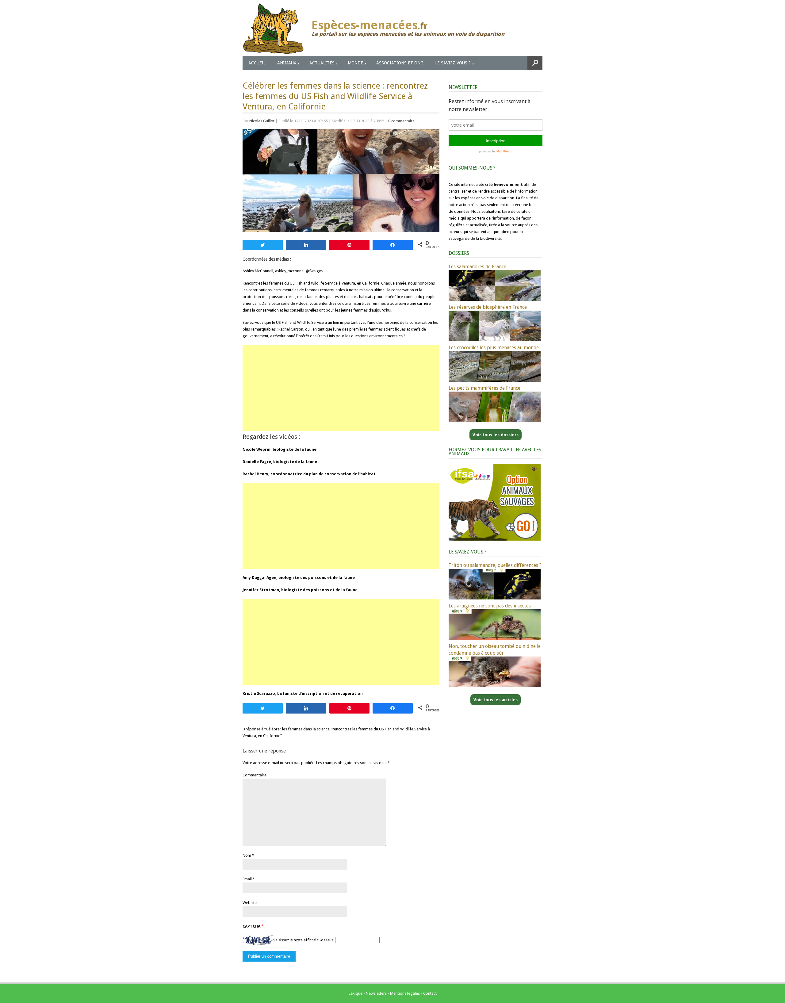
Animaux (286, 62)
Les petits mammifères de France (484, 388)
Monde (355, 62)
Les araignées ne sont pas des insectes (490, 606)
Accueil (257, 62)
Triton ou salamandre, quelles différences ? (495, 565)
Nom (247, 855)
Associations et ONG (399, 62)
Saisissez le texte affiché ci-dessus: (303, 940)
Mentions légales (405, 993)
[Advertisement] (341, 388)
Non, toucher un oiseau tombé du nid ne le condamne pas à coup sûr (495, 649)
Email (247, 879)
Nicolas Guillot (261, 121)
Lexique (355, 993)
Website (250, 902)
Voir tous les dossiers (496, 434)
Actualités (322, 62)
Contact (430, 993)
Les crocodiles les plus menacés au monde (494, 347)
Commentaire (254, 775)
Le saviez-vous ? (453, 62)
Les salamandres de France (477, 267)
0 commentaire (401, 121)
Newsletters (376, 993)
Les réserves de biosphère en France (488, 307)
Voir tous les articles (495, 699)
